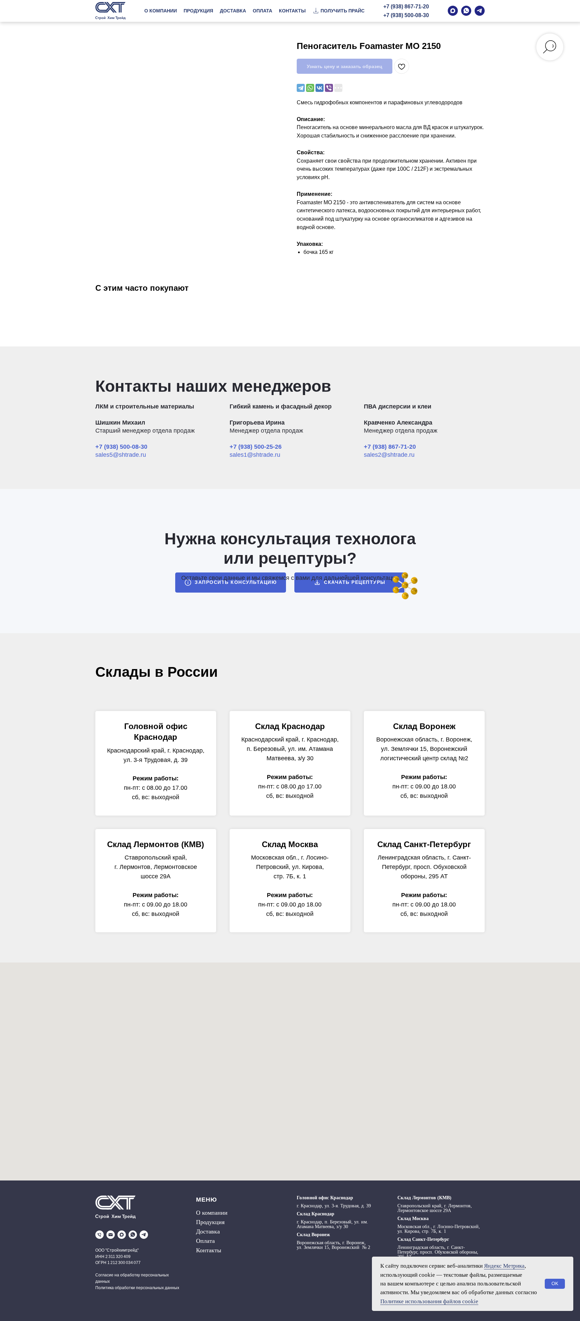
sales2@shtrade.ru (389, 454)
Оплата (205, 1240)
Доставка (208, 1231)
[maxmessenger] (121, 1234)
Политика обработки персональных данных (137, 1287)
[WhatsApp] (310, 88)
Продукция (210, 1222)
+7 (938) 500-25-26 (256, 446)
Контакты (208, 1250)
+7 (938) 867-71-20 (406, 6)
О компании (212, 1212)
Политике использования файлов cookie (429, 1301)
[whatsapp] (133, 1234)
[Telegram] (301, 88)
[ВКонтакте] (320, 88)
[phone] (99, 1234)
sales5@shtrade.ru (120, 454)
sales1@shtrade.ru (255, 454)
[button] (338, 11)
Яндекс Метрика (504, 1266)
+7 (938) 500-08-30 (406, 15)
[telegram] (144, 1234)
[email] (110, 1234)
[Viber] (329, 88)
